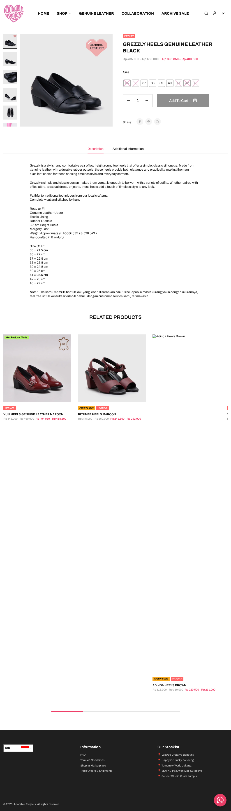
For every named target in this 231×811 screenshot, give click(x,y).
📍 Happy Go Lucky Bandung (175, 760)
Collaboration (138, 13)
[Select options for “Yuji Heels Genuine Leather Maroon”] (31, 395)
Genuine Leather (96, 13)
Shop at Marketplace (93, 765)
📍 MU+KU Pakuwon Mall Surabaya (179, 770)
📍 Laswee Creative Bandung (175, 754)
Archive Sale (175, 13)
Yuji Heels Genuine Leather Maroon (33, 414)
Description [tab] (96, 148)
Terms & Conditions (92, 760)
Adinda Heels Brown (169, 685)
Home (43, 13)
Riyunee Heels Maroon (97, 414)
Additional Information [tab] (128, 148)
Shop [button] (62, 13)
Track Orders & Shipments (96, 770)
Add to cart (179, 101)
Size (126, 72)
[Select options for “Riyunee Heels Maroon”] (106, 395)
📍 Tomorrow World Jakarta (174, 765)
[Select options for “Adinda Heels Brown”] (180, 666)
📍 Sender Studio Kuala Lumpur (177, 776)
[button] (10, 124)
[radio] (127, 83)
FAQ (82, 754)
